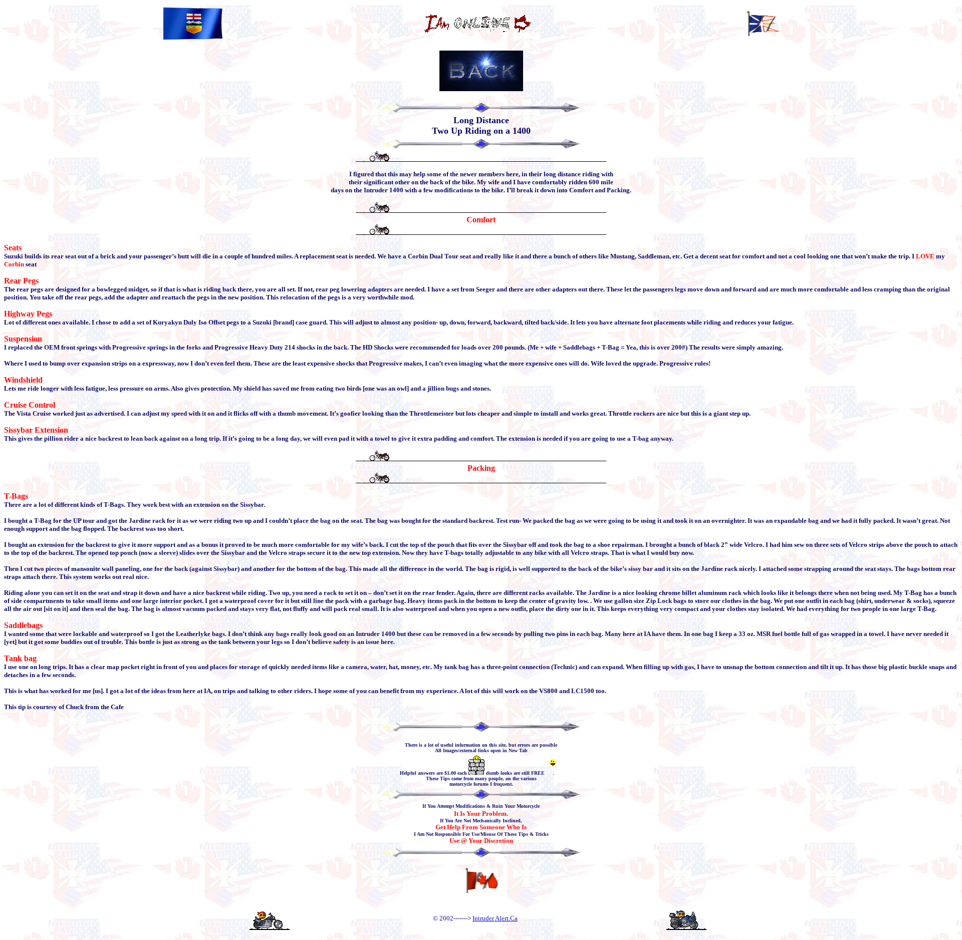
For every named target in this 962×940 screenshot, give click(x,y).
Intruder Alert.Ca (495, 918)
